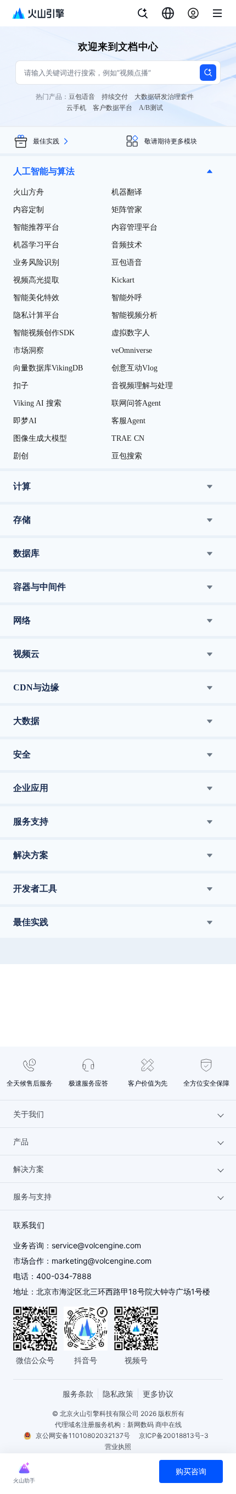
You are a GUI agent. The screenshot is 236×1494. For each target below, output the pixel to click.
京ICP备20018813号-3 (174, 1435)
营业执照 (118, 1446)
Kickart (122, 280)
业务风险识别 (36, 262)
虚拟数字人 (130, 333)
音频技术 (126, 245)
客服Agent (128, 421)
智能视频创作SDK (44, 333)
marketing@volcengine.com (101, 1260)
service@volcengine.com (96, 1245)
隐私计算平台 (36, 315)
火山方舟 (28, 192)
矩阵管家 (126, 210)
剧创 (21, 456)
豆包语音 (126, 262)
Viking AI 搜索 (37, 403)
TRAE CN (127, 438)
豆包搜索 (126, 456)
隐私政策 (118, 1393)
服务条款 (78, 1393)
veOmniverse (131, 350)
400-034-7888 (64, 1276)
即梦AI (25, 421)
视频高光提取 (36, 280)
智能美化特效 (36, 298)
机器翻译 (126, 192)
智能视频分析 (134, 315)
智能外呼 (126, 298)
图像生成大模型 (40, 438)
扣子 (21, 385)
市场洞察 (28, 350)
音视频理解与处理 (142, 385)
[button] (118, 171)
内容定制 (28, 210)
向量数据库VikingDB (48, 368)
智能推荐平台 (36, 227)
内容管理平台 (134, 227)
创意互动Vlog (134, 368)
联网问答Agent (136, 403)
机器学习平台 (36, 245)
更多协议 (158, 1393)
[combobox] (168, 13)
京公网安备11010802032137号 (83, 1435)
